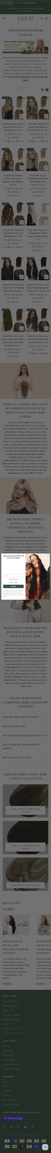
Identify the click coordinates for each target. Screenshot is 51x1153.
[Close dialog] (48, 555)
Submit (13, 586)
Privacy (5, 596)
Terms (24, 594)
